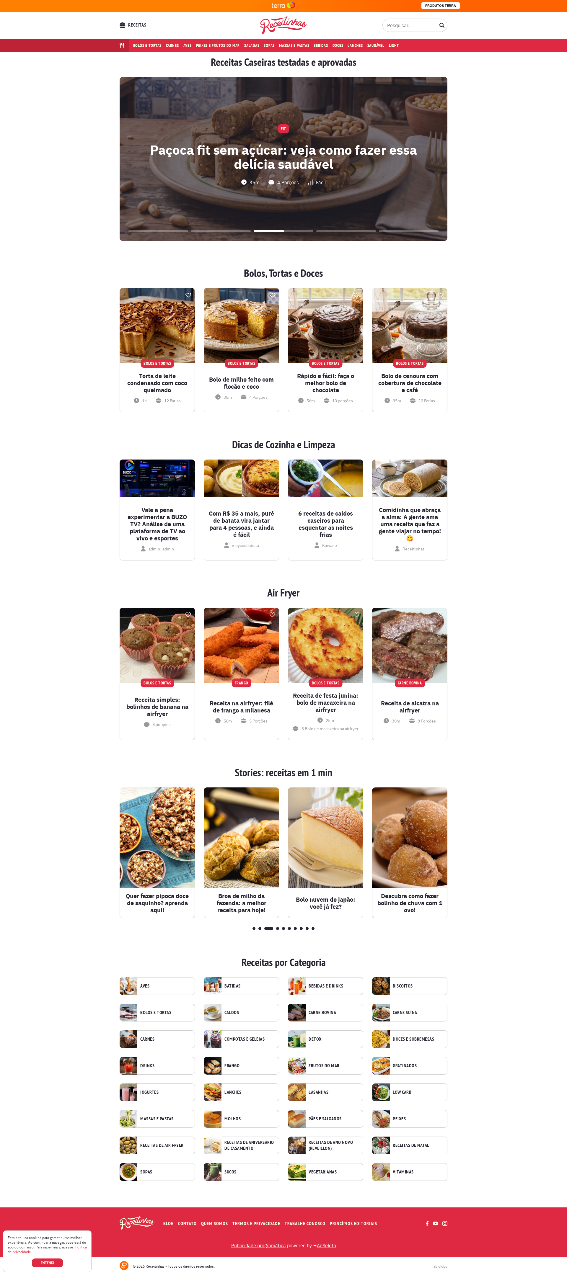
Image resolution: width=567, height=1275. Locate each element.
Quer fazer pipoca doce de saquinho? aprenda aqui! (157, 902)
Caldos (231, 1013)
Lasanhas (318, 1092)
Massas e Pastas (157, 1119)
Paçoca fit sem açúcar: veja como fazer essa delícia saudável (283, 156)
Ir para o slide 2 (221, 231)
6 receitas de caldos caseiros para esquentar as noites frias (325, 524)
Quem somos (214, 1223)
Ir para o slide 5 (409, 231)
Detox (315, 1039)
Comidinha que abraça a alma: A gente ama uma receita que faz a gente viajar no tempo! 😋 (410, 524)
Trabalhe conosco (305, 1223)
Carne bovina (322, 1013)
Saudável (375, 45)
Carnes (172, 45)
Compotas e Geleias (244, 1039)
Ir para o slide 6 (289, 928)
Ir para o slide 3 (283, 231)
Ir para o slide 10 (313, 928)
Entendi (47, 1263)
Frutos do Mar (324, 1066)
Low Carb (402, 1092)
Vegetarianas (323, 1172)
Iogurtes (149, 1092)
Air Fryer (283, 593)
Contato (187, 1223)
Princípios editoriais (353, 1223)
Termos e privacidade (256, 1223)
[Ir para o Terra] (283, 5)
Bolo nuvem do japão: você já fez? (325, 903)
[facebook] (427, 1223)
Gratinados (405, 1066)
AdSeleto (326, 1245)
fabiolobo (439, 1266)
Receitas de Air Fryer (162, 1145)
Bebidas (321, 45)
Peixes (399, 1119)
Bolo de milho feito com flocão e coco (241, 383)
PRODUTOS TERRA (440, 5)
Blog (168, 1223)
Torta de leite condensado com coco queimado (157, 382)
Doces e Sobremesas (413, 1039)
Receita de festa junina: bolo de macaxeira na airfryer (325, 702)
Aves (187, 45)
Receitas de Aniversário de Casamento (249, 1145)
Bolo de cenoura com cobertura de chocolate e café (409, 382)
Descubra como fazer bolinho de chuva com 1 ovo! (409, 902)
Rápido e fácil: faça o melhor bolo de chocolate (325, 382)
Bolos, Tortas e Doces (283, 273)
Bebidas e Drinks (326, 986)
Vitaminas (403, 1172)
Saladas (251, 45)
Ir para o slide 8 (301, 928)
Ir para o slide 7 (295, 928)
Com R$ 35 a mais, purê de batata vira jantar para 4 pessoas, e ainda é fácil (241, 524)
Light (394, 45)
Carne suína (405, 1013)
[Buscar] (442, 25)
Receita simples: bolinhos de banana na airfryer (157, 706)
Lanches (355, 45)
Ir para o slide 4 (346, 231)
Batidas (232, 986)
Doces (338, 45)
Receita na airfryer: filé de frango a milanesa (241, 706)
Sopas (269, 45)
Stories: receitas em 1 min (283, 773)
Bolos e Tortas (155, 1013)
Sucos (230, 1172)
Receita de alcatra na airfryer (410, 706)
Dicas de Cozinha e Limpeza (283, 445)
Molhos (232, 1119)
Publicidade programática (258, 1245)
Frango (231, 1066)
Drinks (147, 1066)
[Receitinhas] (283, 25)
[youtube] (435, 1223)
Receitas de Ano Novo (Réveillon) (331, 1145)
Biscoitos (403, 986)
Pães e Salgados (325, 1119)
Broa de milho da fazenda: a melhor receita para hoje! (241, 902)
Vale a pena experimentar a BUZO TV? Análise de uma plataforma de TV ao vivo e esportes (157, 524)
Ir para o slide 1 (158, 231)
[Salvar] (188, 295)
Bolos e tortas (147, 45)
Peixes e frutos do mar (218, 45)
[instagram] (444, 1223)
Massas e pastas (294, 45)
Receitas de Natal (411, 1145)
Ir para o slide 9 (307, 928)
